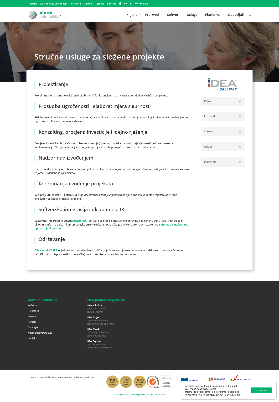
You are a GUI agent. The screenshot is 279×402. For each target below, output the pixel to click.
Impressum (160, 394)
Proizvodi (152, 15)
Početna (32, 4)
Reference (75, 4)
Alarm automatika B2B (40, 332)
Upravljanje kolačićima (142, 394)
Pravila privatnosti (122, 394)
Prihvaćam (261, 390)
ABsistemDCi (80, 220)
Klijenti (132, 15)
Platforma (213, 15)
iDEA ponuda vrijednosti (53, 4)
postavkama (233, 394)
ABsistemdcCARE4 (46, 250)
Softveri (173, 15)
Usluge (192, 15)
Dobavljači (236, 15)
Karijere (99, 4)
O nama (88, 4)
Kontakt (111, 4)
